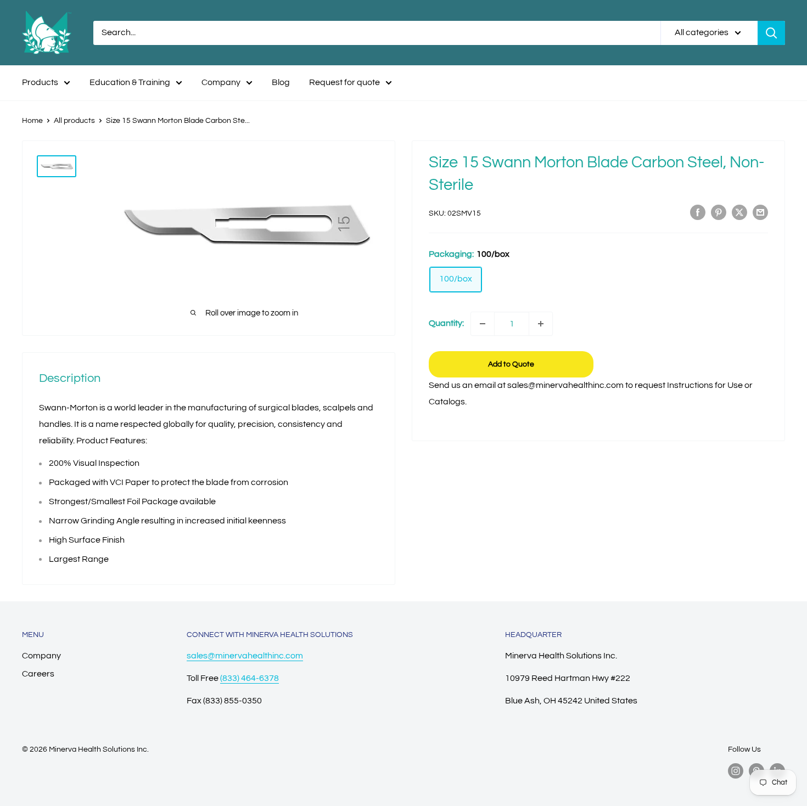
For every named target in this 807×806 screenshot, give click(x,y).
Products (40, 82)
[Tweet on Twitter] (739, 212)
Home (32, 121)
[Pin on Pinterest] (718, 212)
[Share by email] (760, 212)
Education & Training (129, 82)
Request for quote (344, 82)
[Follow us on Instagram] (735, 771)
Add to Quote (511, 364)
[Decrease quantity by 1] (482, 323)
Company (220, 82)
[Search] (771, 33)
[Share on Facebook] (697, 212)
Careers (38, 673)
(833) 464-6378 (249, 678)
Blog (281, 82)
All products (74, 121)
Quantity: (446, 323)
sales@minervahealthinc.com (245, 655)
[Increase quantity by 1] (540, 323)
